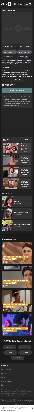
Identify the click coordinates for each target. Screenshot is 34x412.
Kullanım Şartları (6, 369)
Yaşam (10, 352)
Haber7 (28, 400)
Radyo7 (8, 400)
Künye (3, 377)
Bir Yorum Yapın (18, 90)
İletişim (3, 385)
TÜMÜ (27, 140)
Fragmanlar (10, 52)
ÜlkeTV (20, 400)
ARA (20, 4)
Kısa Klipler (25, 52)
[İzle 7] (8, 4)
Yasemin (17, 404)
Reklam (3, 373)
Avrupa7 (14, 400)
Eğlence (25, 352)
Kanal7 (2, 400)
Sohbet (17, 358)
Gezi (24, 347)
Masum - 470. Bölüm (24, 46)
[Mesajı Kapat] (32, 408)
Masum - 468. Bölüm (10, 46)
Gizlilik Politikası (6, 381)
